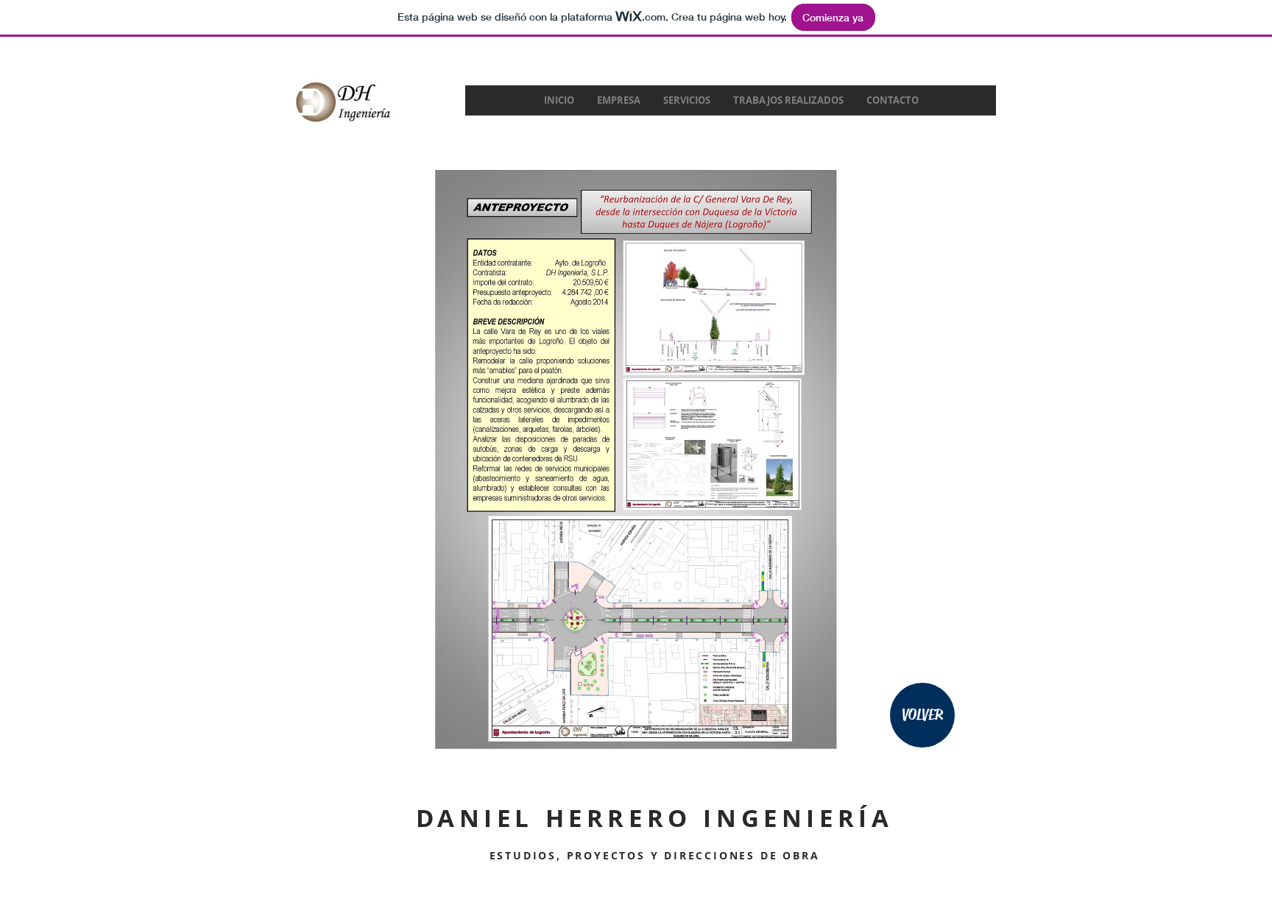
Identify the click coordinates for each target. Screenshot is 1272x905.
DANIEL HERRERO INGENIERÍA (655, 817)
